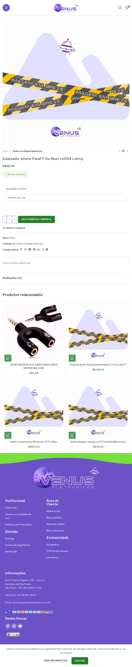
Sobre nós (11, 507)
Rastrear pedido (55, 524)
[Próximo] (127, 151)
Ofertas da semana (57, 550)
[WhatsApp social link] (43, 249)
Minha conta (53, 511)
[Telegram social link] (47, 249)
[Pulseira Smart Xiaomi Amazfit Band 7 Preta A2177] (98, 332)
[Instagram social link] (13, 626)
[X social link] (25, 249)
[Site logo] (66, 7)
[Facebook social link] (21, 249)
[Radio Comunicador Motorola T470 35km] (33, 409)
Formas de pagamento (17, 544)
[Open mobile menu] (6, 7)
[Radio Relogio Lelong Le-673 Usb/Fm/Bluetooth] (98, 409)
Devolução (11, 551)
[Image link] (66, 477)
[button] (7, 358)
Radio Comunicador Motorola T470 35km (34, 441)
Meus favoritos (55, 530)
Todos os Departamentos (27, 151)
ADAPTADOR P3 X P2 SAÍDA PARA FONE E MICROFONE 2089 (34, 366)
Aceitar (80, 660)
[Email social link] (30, 249)
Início (5, 151)
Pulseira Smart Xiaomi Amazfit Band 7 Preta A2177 (98, 364)
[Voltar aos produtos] (123, 151)
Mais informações (56, 660)
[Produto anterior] (119, 151)
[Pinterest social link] (34, 249)
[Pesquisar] (120, 7)
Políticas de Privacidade (18, 524)
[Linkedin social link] (38, 249)
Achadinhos (52, 544)
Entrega (9, 538)
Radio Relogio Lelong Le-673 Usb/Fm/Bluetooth (98, 441)
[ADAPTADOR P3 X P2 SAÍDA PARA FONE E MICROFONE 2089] (33, 332)
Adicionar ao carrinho (36, 219)
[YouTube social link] (20, 626)
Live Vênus (52, 557)
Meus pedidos (54, 517)
